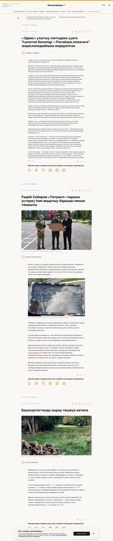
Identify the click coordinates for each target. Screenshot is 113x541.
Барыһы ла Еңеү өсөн (53, 11)
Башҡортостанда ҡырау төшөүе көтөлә (72, 17)
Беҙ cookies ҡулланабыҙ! (30, 531)
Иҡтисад (28, 11)
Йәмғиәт (35, 11)
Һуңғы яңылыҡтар (94, 11)
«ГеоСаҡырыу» (34, 353)
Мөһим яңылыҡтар (19, 11)
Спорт (69, 11)
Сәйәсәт (63, 11)
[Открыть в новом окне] (29, 170)
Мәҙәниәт (42, 11)
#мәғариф (31, 161)
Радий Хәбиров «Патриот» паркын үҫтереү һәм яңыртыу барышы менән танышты (41, 18)
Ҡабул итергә (81, 534)
